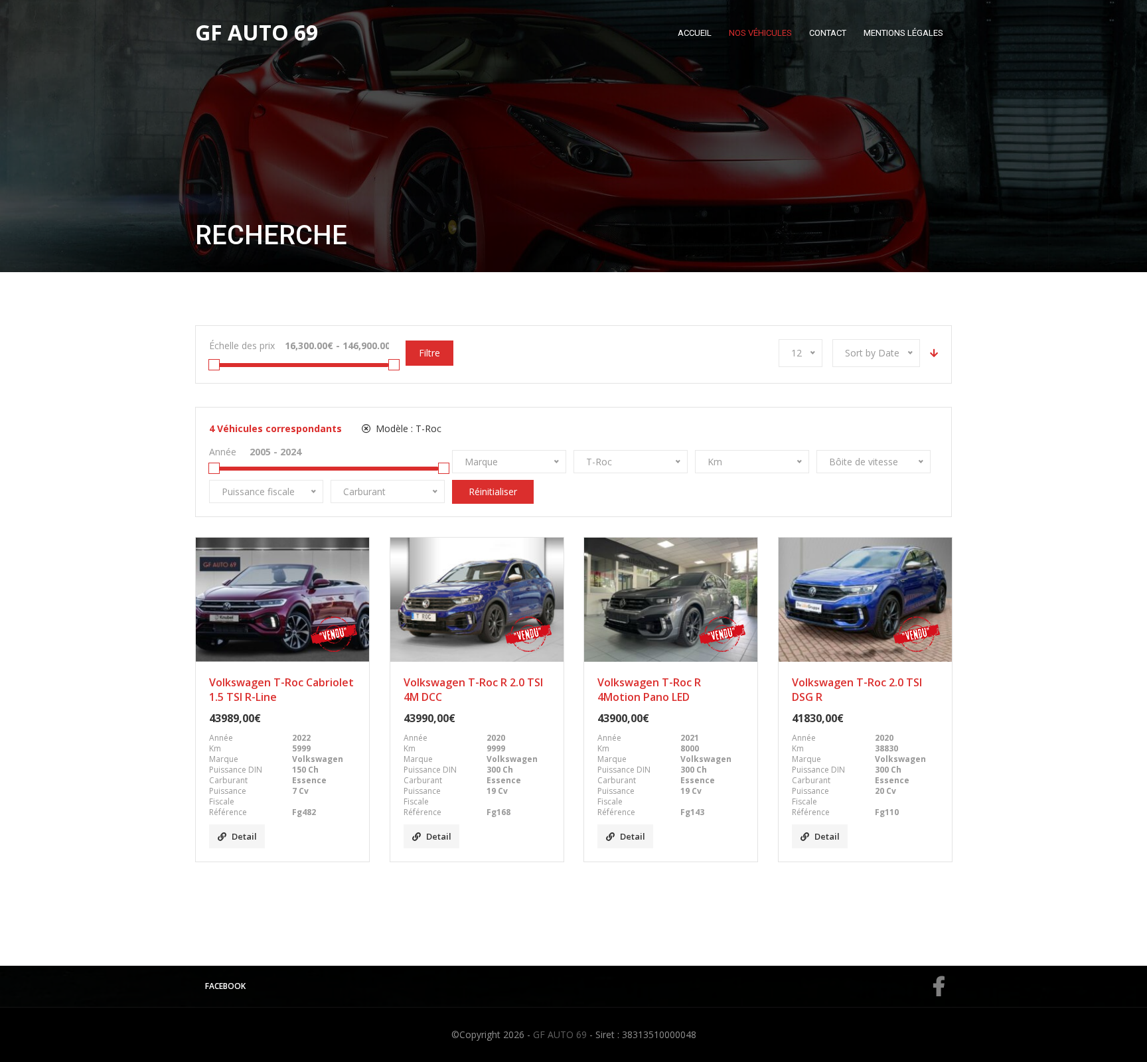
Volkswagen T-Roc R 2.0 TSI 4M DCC (473, 689)
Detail (244, 836)
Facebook (225, 986)
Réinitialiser (493, 491)
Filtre (429, 352)
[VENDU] (282, 600)
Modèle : (407, 428)
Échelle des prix (242, 345)
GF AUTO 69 (560, 1034)
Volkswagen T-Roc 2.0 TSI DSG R (857, 689)
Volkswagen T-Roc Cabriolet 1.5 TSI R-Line (281, 689)
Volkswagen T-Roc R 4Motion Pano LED (649, 689)
